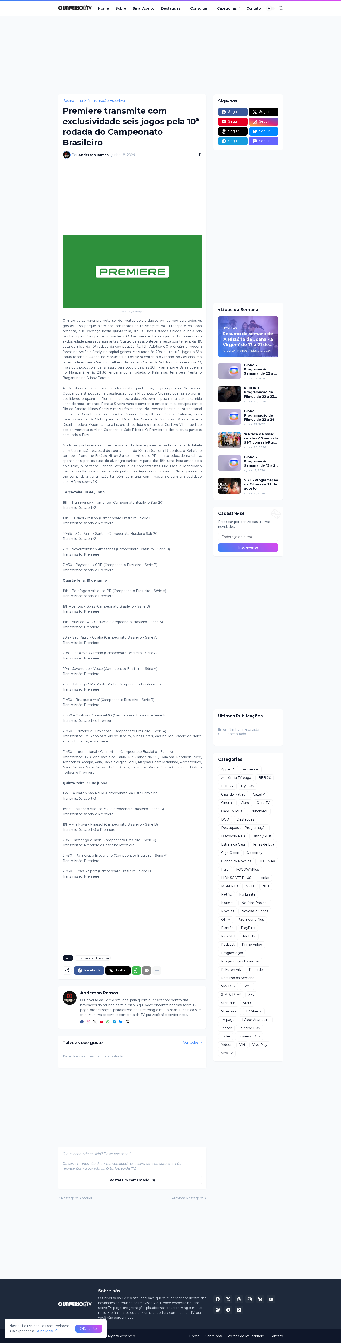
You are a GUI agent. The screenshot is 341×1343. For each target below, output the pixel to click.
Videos (226, 1045)
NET (265, 886)
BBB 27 (227, 786)
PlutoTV (249, 936)
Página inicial (73, 100)
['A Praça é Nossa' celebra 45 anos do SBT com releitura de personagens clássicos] (229, 440)
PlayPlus (248, 928)
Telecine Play (249, 1028)
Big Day (247, 786)
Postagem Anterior (76, 1198)
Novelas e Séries (254, 911)
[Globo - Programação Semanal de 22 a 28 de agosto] (229, 371)
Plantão (227, 928)
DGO (225, 819)
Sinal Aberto (143, 8)
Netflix (226, 894)
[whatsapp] (107, 1022)
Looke (264, 878)
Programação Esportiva (106, 100)
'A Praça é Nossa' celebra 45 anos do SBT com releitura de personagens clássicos (261, 438)
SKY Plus (228, 986)
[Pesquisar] (279, 8)
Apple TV (228, 769)
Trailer (225, 1036)
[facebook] (82, 1022)
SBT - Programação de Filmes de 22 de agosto (261, 484)
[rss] (239, 1310)
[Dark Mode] (271, 8)
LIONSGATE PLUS (236, 878)
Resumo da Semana (237, 978)
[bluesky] (120, 1022)
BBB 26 (264, 778)
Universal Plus (249, 1036)
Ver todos (191, 1042)
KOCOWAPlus (247, 869)
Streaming (229, 1011)
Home (103, 8)
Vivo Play (259, 1045)
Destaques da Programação (244, 828)
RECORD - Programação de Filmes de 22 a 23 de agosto (259, 392)
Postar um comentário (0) (132, 1180)
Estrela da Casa (233, 844)
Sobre (121, 8)
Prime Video (252, 944)
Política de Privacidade (245, 1336)
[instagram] (88, 1022)
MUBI (250, 886)
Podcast (228, 944)
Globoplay (254, 853)
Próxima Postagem (187, 1198)
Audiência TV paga (236, 778)
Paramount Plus (251, 919)
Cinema (227, 803)
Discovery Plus (233, 836)
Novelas (227, 911)
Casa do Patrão (233, 794)
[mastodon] (217, 1310)
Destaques (170, 8)
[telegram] (114, 1022)
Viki (242, 1045)
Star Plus (228, 1003)
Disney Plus (261, 836)
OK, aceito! (88, 1329)
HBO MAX (266, 861)
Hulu (225, 869)
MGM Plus (229, 886)
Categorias (227, 8)
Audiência (251, 769)
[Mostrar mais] (156, 970)
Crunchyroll (259, 811)
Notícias (227, 903)
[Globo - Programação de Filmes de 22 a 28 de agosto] (229, 417)
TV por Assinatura (256, 1020)
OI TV (225, 919)
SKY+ (247, 986)
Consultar (198, 8)
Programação (232, 953)
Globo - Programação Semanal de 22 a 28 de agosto (261, 369)
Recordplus (258, 969)
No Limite (247, 894)
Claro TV (263, 803)
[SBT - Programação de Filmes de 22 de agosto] (229, 486)
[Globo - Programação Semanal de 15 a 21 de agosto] (229, 463)
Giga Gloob (230, 853)
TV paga (227, 1020)
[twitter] (95, 1022)
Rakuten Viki (231, 969)
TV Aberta (254, 1011)
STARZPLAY (231, 995)
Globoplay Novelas (236, 861)
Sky (251, 995)
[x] (228, 1299)
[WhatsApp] (136, 970)
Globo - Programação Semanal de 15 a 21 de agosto (260, 461)
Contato (253, 8)
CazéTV (259, 794)
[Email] (146, 970)
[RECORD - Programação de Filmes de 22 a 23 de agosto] (229, 394)
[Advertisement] (170, 54)
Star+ (247, 1003)
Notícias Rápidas (254, 903)
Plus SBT (228, 936)
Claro (245, 803)
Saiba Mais (44, 1331)
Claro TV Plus (231, 811)
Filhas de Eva (263, 844)
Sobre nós (213, 1336)
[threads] (127, 1022)
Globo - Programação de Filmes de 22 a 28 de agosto (259, 415)
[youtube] (101, 1022)
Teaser (226, 1028)
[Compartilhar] (198, 155)
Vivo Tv (227, 1053)
